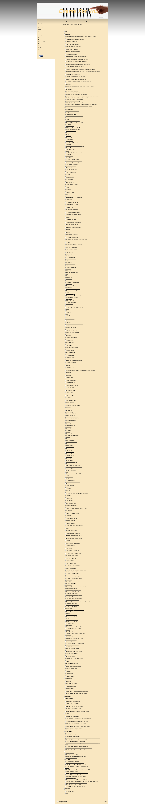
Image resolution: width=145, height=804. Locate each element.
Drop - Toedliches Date (70, 264)
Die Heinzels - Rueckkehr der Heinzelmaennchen (75, 643)
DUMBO (67, 661)
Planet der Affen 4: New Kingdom (72, 413)
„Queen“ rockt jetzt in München (72, 724)
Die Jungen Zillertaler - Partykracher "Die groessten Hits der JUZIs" (78, 601)
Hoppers (67, 117)
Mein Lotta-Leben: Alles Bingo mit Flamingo (74, 679)
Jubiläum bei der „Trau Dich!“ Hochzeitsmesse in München (77, 779)
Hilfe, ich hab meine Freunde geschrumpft (73, 628)
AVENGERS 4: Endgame (70, 656)
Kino (66, 107)
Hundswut (68, 437)
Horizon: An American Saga (71, 362)
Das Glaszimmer (69, 580)
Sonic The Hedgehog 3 (70, 294)
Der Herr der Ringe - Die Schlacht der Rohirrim (74, 307)
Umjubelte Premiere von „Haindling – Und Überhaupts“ (76, 723)
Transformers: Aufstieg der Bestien (72, 541)
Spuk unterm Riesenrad (70, 453)
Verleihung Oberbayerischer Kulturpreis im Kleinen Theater (77, 773)
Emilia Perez (68, 322)
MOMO (67, 151)
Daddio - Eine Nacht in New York (72, 385)
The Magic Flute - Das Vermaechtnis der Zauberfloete (76, 570)
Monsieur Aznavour (69, 240)
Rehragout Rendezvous (70, 523)
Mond (67, 274)
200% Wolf (68, 365)
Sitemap (65, 801)
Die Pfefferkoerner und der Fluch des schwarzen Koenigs (76, 674)
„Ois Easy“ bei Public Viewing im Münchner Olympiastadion (77, 776)
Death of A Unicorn (69, 252)
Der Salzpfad (68, 215)
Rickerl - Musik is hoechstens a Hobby (73, 465)
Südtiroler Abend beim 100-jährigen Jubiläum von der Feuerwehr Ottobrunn (79, 86)
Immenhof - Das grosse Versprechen (73, 576)
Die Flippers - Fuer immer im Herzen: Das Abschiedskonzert (77, 586)
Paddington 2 (68, 671)
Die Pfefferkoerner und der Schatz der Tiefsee (74, 626)
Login (105, 801)
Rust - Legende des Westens (71, 249)
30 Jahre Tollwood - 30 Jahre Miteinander (73, 699)
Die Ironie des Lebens (70, 355)
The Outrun (68, 310)
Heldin (67, 280)
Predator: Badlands (69, 141)
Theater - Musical (68, 731)
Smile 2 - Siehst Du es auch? (71, 615)
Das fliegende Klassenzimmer (71, 505)
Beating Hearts (69, 275)
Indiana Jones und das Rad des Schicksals (74, 538)
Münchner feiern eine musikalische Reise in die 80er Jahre (77, 721)
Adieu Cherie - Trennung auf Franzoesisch (74, 360)
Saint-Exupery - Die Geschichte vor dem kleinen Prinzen (76, 239)
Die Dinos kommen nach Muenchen (72, 761)
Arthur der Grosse (69, 423)
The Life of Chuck (69, 207)
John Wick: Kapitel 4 (70, 560)
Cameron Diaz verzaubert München (72, 729)
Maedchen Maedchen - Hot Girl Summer (73, 222)
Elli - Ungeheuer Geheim (70, 390)
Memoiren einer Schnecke (71, 205)
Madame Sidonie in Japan (71, 380)
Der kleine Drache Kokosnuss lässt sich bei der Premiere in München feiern (80, 719)
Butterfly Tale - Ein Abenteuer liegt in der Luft (74, 467)
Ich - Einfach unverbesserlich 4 (72, 383)
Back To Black (68, 430)
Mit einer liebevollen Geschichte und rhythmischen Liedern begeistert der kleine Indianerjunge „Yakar (83, 744)
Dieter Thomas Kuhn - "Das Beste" (72, 605)
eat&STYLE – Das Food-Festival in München (74, 706)
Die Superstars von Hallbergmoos (72, 91)
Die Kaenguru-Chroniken (70, 641)
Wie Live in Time (69, 287)
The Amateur (68, 269)
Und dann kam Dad (69, 546)
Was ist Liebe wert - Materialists (72, 184)
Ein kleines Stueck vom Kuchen (72, 378)
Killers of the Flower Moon (71, 503)
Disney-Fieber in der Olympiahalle (72, 44)
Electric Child (68, 189)
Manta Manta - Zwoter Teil (71, 558)
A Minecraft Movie (69, 270)
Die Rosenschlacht (69, 179)
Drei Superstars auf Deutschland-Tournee (73, 37)
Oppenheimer (68, 526)
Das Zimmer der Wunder (70, 402)
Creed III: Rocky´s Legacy (71, 563)
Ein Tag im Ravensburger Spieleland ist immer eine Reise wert (77, 766)
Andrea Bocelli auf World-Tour (71, 41)
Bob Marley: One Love (70, 455)
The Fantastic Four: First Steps (72, 204)
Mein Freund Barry (69, 112)
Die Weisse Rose (69, 733)
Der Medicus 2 (69, 124)
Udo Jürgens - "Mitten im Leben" (72, 606)
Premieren (67, 713)
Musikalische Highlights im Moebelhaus (73, 47)
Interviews (67, 689)
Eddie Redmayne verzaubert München (73, 701)
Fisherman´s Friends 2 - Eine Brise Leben (73, 521)
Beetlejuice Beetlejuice (70, 350)
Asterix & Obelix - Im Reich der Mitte (72, 550)
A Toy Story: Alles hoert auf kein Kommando (74, 651)
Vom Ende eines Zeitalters (71, 420)
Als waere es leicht (69, 109)
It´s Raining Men (69, 410)
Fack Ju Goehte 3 (69, 673)
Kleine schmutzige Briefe (70, 440)
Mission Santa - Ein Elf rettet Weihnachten (73, 142)
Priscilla (67, 478)
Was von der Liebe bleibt (70, 415)
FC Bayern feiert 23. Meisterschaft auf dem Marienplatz (76, 786)
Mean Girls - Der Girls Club (71, 470)
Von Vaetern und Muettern (71, 398)
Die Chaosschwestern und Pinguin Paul (73, 473)
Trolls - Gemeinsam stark (71, 500)
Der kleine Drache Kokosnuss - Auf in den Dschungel (76, 684)
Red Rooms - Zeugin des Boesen (72, 330)
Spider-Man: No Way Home (71, 583)
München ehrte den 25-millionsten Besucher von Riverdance (77, 746)
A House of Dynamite (70, 147)
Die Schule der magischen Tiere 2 (72, 573)
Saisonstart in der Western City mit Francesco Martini (76, 92)
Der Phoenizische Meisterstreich (72, 237)
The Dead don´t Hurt (70, 367)
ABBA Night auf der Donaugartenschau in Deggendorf (76, 76)
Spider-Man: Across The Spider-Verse (73, 543)
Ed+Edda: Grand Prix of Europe (72, 209)
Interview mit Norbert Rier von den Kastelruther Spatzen (76, 693)
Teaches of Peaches (70, 408)
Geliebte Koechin (69, 457)
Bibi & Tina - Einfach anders (71, 575)
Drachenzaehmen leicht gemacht (72, 234)
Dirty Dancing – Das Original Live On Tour (74, 708)
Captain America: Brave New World (72, 282)
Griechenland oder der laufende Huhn (73, 533)
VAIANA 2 (68, 315)
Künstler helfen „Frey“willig (71, 778)
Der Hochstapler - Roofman (71, 131)
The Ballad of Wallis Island (71, 219)
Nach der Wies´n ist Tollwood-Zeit (72, 703)
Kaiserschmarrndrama (70, 631)
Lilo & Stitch (68, 242)
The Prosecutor (69, 230)
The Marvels (68, 495)
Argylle (67, 463)
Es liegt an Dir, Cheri (70, 300)
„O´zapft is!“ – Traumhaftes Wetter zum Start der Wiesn (76, 783)
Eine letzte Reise (69, 254)
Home (66, 31)
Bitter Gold (68, 174)
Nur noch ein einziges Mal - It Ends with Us (74, 363)
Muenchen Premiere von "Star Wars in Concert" (75, 42)
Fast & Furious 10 (69, 548)
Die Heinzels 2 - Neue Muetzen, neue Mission (74, 295)
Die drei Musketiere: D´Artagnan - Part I (73, 553)
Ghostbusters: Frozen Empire (71, 442)
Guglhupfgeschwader (70, 623)
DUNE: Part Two (69, 450)
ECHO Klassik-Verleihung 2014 (72, 754)
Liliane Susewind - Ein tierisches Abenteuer (74, 598)
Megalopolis (68, 618)
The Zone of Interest (70, 452)
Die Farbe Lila (68, 458)
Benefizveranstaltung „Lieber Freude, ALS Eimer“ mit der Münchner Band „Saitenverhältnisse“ (83, 71)
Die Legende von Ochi (70, 250)
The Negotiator (69, 154)
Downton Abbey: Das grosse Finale (72, 162)
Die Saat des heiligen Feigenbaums (72, 616)
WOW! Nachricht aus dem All (71, 621)
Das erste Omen (69, 428)
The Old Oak (68, 488)
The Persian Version (70, 447)
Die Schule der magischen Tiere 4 (72, 159)
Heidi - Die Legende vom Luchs (72, 225)
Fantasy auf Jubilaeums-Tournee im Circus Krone (75, 39)
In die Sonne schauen (70, 177)
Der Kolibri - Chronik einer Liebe (72, 403)
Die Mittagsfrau (69, 510)
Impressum (67, 789)
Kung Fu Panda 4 (69, 445)
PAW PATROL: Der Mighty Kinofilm (72, 513)
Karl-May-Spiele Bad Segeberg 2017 (72, 714)
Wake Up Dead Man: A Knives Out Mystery (74, 127)
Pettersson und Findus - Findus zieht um (73, 591)
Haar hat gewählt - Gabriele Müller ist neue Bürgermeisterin (77, 691)
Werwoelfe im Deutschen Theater (72, 52)
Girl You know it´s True (70, 480)
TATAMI (67, 368)
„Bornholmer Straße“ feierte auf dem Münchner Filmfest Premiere (78, 726)
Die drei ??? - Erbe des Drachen (72, 566)
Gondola (67, 448)
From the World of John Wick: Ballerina (73, 235)
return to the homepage (78, 24)
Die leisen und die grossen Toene (72, 290)
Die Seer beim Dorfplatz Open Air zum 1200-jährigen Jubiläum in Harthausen (80, 77)
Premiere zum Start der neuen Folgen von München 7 (76, 756)
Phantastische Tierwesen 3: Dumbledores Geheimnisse (76, 581)
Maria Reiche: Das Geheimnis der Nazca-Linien (75, 152)
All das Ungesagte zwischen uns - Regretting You (75, 146)
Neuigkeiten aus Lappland (71, 327)
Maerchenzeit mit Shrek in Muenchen (73, 736)
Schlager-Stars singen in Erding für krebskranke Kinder (76, 79)
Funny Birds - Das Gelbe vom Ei (72, 272)
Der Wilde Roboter (69, 340)
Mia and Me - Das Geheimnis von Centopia (74, 578)
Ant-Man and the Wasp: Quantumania (73, 565)
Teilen (41, 56)
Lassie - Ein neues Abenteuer (71, 530)
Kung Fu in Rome (69, 167)
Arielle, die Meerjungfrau (70, 545)
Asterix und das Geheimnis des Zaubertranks (74, 658)
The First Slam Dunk (70, 485)
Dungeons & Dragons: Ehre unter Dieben (73, 556)
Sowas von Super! (69, 443)
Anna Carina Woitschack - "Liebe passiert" (74, 595)
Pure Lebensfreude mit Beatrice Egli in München (75, 66)
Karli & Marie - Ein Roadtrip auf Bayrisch (73, 214)
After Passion (68, 681)
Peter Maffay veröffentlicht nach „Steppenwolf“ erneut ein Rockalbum (78, 97)
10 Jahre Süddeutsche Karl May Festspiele (74, 728)
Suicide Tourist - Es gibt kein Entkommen (73, 636)
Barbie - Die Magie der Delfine (71, 668)
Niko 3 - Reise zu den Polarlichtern (72, 332)
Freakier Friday (69, 199)
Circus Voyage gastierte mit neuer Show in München (75, 741)
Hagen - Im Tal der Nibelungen (71, 337)
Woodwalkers (68, 335)
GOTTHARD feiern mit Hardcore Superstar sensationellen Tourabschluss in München (82, 62)
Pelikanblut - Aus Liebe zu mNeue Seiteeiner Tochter (75, 633)
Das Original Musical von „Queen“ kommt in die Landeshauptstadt (78, 739)
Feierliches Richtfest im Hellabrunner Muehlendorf (75, 763)
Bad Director (68, 407)
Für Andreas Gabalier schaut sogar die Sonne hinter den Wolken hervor (79, 81)
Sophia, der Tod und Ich (70, 520)
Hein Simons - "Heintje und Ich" (72, 603)
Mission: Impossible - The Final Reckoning (74, 245)
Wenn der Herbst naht (70, 182)
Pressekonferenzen (69, 698)
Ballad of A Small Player (70, 149)
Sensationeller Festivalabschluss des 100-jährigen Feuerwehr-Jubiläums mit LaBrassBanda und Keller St (83, 83)
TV (65, 751)
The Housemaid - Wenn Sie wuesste (73, 121)
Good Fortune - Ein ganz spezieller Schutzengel (75, 610)
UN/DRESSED (69, 345)
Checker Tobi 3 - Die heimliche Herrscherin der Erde (75, 122)
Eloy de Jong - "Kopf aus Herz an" (72, 593)
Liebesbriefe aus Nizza (70, 373)
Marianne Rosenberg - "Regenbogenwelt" (73, 590)
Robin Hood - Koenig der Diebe (71, 653)
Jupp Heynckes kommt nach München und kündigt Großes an (77, 711)
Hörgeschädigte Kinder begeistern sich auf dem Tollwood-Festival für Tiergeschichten (81, 104)
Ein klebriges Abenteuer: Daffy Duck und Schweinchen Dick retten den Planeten (80, 370)
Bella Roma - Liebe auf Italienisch (72, 224)
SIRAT (67, 194)
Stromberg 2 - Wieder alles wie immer (73, 129)
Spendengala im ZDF (70, 753)
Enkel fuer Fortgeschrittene (71, 516)
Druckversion (60, 801)
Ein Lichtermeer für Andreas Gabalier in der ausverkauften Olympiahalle (79, 106)
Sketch (67, 187)
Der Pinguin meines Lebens (71, 259)
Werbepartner (67, 788)
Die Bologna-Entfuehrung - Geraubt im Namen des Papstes (77, 493)
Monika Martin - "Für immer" (71, 596)
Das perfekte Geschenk (70, 137)
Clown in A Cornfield (69, 611)
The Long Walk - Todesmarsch (71, 164)
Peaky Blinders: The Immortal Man (72, 111)
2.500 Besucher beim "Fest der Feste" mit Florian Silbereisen (77, 56)
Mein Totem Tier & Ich (70, 395)
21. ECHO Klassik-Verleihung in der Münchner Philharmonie (77, 704)
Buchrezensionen (68, 678)
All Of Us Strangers (69, 460)
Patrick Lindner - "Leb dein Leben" (72, 600)
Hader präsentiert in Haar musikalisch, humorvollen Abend (76, 72)
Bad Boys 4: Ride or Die (70, 393)
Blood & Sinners (69, 262)
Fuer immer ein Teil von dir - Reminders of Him (74, 116)
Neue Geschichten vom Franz (71, 518)
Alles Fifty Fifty (69, 358)
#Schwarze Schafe (69, 210)
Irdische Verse (68, 427)
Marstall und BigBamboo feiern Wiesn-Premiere (74, 774)
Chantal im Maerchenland (70, 438)
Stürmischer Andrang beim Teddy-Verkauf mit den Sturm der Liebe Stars (79, 769)
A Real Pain (68, 613)
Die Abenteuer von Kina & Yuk (71, 285)
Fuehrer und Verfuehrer (70, 382)
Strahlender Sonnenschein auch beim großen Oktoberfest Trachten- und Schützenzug (82, 781)
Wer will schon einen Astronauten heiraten (73, 227)
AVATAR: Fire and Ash (70, 126)
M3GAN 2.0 (68, 229)
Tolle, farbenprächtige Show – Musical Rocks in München (76, 749)
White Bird (68, 422)
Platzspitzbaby (69, 625)
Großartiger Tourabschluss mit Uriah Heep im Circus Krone (77, 59)
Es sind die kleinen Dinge (70, 425)
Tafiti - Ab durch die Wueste (71, 172)
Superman (68, 220)
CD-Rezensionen (68, 585)
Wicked (67, 309)
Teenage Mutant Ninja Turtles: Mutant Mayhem (74, 525)
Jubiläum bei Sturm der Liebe (71, 758)
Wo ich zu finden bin (69, 791)
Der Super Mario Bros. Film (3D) (72, 555)
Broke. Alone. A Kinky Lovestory (72, 347)
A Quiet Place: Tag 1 (70, 387)
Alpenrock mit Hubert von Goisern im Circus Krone (75, 67)
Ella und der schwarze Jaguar (71, 462)
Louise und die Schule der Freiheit (72, 265)
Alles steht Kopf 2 (69, 392)
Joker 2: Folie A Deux (70, 342)
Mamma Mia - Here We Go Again (72, 663)
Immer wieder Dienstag (70, 352)
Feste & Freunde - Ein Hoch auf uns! (73, 289)
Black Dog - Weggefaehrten (71, 302)
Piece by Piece (69, 284)
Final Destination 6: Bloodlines (71, 247)
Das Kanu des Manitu (70, 192)
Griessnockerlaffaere (70, 676)
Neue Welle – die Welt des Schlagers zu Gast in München (76, 94)
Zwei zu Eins (68, 375)
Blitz (67, 317)
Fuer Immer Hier (69, 279)
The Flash (68, 540)
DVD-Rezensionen (68, 608)
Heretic (67, 292)
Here (67, 305)
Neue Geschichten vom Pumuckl (72, 620)
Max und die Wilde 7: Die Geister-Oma (73, 418)
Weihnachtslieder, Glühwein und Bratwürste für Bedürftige (76, 57)
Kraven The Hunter (69, 304)
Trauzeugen (68, 515)
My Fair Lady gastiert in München (72, 734)
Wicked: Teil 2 (68, 136)
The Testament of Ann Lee (71, 114)
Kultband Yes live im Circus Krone (72, 49)
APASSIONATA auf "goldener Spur (72, 716)
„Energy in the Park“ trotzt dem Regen (73, 74)
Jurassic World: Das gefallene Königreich (73, 666)
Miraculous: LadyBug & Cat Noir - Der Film (74, 535)
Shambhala (68, 320)
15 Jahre (67, 475)
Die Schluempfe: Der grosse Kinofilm (73, 212)
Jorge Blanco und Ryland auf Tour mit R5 (73, 46)
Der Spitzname (69, 299)
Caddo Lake (68, 312)
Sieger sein (68, 432)
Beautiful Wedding (69, 412)
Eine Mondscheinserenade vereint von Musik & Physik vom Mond (78, 64)
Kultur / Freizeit (68, 759)
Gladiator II (68, 325)
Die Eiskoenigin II (69, 646)
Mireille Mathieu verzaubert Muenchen (73, 51)
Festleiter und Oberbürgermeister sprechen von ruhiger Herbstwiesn (78, 709)
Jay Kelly (67, 134)
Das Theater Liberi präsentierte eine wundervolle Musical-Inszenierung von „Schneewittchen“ (83, 738)
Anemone (68, 132)
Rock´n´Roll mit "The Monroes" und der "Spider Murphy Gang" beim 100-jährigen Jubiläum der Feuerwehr (82, 88)
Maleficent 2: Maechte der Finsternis (72, 648)
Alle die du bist (68, 397)
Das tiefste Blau (69, 157)
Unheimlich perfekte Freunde (71, 683)
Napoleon (68, 490)
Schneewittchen (69, 277)
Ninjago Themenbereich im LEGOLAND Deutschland (75, 764)
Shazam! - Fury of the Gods (71, 561)
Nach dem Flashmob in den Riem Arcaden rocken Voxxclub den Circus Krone (80, 69)
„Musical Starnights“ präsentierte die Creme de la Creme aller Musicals (79, 748)
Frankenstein (68, 144)
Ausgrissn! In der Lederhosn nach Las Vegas (74, 638)
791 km (67, 483)
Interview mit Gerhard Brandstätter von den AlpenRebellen (76, 694)
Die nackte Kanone (69, 200)
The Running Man (69, 139)
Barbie (67, 528)
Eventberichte (67, 34)
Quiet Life (68, 255)
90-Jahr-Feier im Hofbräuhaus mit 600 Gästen (74, 784)
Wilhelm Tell (68, 232)
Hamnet (67, 119)
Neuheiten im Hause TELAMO (71, 54)
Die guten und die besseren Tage (72, 202)
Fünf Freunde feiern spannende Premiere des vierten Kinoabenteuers (79, 718)
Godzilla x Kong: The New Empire (72, 435)
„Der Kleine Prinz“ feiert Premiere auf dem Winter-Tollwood (76, 61)
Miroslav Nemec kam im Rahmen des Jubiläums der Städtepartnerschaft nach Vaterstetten (82, 96)
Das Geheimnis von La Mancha (72, 417)
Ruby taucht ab (69, 536)
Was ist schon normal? (70, 357)
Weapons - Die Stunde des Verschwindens (74, 197)
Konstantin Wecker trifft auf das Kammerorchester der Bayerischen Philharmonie (81, 36)
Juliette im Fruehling (69, 377)
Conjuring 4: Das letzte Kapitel (71, 169)
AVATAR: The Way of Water (71, 568)
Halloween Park (69, 498)
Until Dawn (68, 260)
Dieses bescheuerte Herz (71, 686)
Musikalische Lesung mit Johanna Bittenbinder (74, 99)
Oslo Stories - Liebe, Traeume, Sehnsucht (74, 244)
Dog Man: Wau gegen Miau (71, 267)
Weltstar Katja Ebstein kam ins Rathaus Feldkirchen (75, 102)
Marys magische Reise (70, 468)
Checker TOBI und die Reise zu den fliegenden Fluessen (76, 508)
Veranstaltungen (68, 696)
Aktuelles (67, 768)
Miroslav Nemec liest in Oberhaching (73, 101)
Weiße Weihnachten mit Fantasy (72, 588)
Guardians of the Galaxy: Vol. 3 (72, 551)
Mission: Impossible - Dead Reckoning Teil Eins (74, 531)
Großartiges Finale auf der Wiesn (72, 771)
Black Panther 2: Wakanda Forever (72, 571)
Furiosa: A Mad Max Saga (71, 400)
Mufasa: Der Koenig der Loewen (72, 297)
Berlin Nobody (68, 372)
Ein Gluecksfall (69, 433)
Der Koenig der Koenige (70, 257)
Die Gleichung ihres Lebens (71, 388)
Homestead (68, 217)
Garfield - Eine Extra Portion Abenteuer (73, 405)
